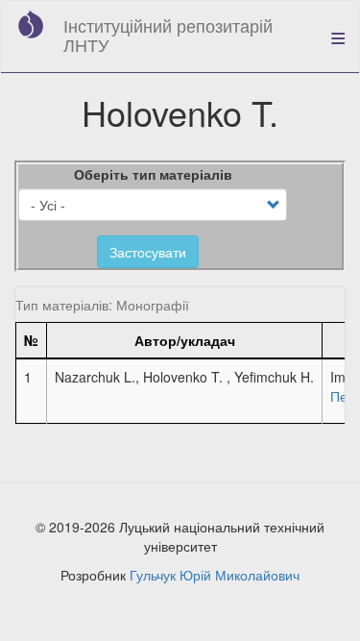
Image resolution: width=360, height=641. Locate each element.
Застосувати (147, 251)
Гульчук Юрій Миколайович (215, 574)
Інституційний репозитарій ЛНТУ (168, 34)
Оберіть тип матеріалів (153, 174)
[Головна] (30, 24)
